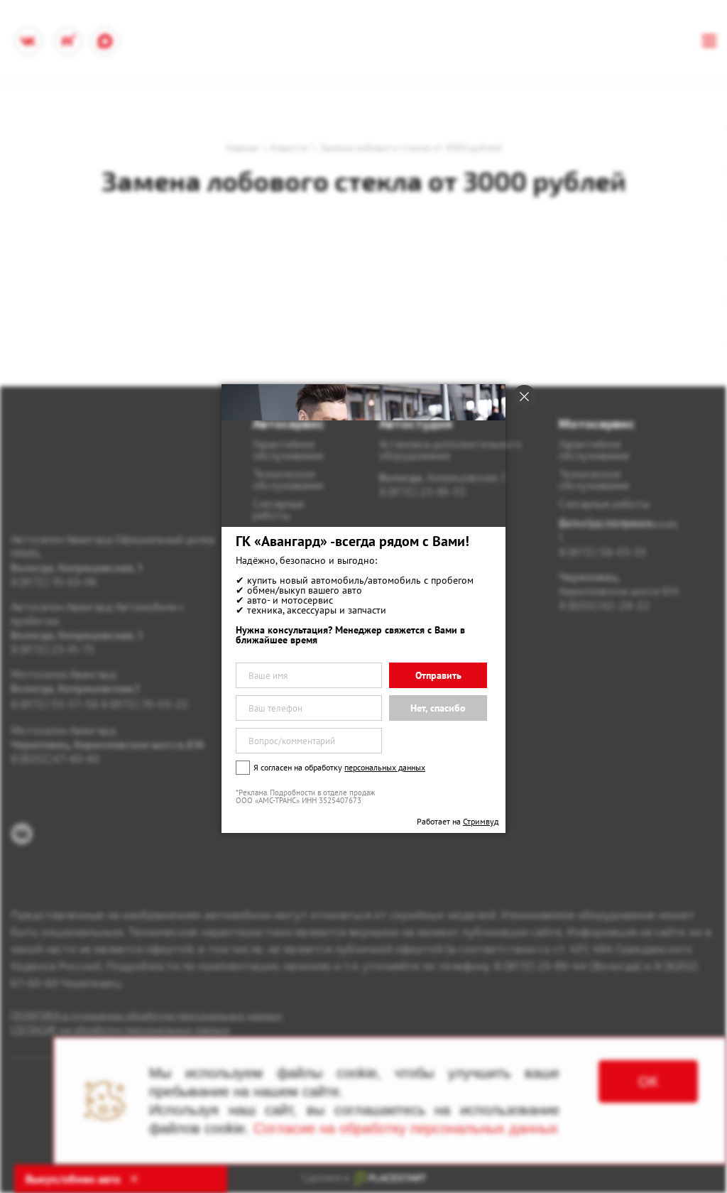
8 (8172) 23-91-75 (52, 649)
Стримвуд (480, 821)
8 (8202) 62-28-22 (604, 605)
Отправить (438, 675)
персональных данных (384, 767)
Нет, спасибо (438, 708)
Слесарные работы (604, 503)
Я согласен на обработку (339, 767)
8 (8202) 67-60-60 (55, 758)
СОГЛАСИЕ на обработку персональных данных (120, 1029)
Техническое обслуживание (594, 479)
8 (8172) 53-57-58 (54, 703)
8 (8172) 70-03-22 (144, 703)
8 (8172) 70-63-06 (54, 581)
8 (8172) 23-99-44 (539, 965)
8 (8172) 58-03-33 (602, 551)
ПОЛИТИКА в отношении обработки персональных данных (146, 1015)
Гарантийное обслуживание (594, 449)
